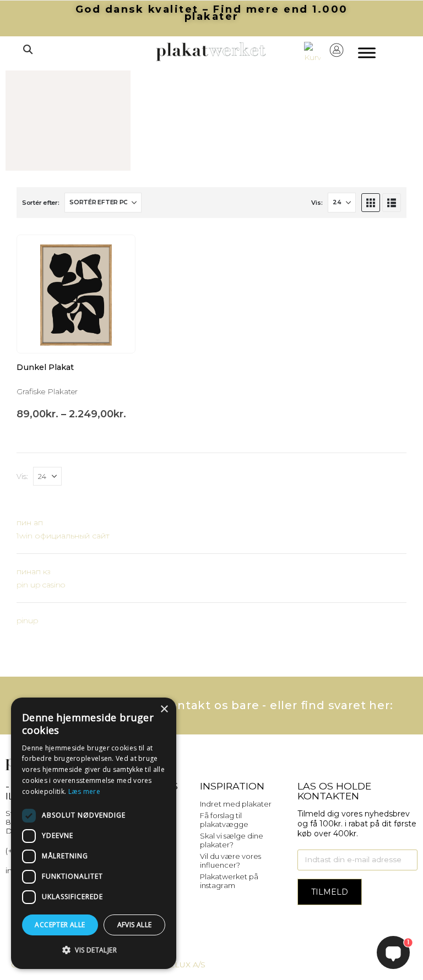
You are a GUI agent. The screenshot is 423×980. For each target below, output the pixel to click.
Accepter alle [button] (60, 924)
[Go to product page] (76, 294)
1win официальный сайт (63, 536)
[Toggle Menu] (367, 53)
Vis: (316, 202)
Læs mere (84, 791)
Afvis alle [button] (134, 924)
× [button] (164, 709)
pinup (27, 620)
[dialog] (93, 833)
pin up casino (41, 585)
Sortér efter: (40, 202)
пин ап (30, 522)
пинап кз (34, 571)
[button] (27, 49)
